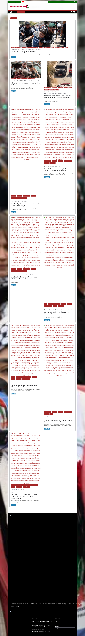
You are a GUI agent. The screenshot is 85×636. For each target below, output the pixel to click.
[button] (23, 12)
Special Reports (51, 47)
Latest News (41, 47)
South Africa (70, 309)
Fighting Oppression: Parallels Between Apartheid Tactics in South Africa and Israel (58, 313)
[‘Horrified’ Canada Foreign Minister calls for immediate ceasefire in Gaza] (59, 368)
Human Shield (57, 93)
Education (13, 382)
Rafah (69, 417)
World (66, 47)
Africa (46, 303)
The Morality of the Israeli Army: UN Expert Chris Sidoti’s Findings (25, 205)
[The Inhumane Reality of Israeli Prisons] (42, 34)
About (14, 11)
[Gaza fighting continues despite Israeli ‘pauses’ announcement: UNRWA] (59, 134)
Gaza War (29, 49)
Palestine (39, 49)
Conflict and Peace (14, 47)
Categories (20, 11)
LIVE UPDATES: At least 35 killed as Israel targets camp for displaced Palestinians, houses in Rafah (24, 496)
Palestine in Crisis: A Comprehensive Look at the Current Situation (25, 84)
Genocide (33, 49)
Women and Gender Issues (59, 47)
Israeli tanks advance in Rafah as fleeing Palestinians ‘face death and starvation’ (24, 278)
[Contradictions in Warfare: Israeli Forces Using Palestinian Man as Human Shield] (59, 74)
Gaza (26, 49)
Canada (46, 417)
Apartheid (46, 309)
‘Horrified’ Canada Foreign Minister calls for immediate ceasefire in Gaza (58, 421)
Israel (36, 49)
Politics (46, 47)
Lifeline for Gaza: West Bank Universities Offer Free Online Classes (24, 386)
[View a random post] (74, 12)
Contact (28, 11)
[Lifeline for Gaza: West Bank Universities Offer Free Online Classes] (26, 350)
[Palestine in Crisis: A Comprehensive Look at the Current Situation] (26, 69)
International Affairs (34, 47)
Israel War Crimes (27, 274)
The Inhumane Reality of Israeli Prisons (23, 52)
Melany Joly (62, 417)
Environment (21, 47)
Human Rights (27, 47)
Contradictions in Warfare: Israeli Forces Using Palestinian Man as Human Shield (57, 96)
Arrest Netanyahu (14, 490)
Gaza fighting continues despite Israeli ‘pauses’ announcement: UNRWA (56, 170)
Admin (18, 49)
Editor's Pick (58, 303)
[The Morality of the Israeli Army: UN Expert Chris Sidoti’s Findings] (26, 152)
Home (56, 621)
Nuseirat (62, 309)
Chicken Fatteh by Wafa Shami (38, 629)
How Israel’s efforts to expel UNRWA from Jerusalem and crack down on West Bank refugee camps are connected (35, 2)
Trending (24, 487)
